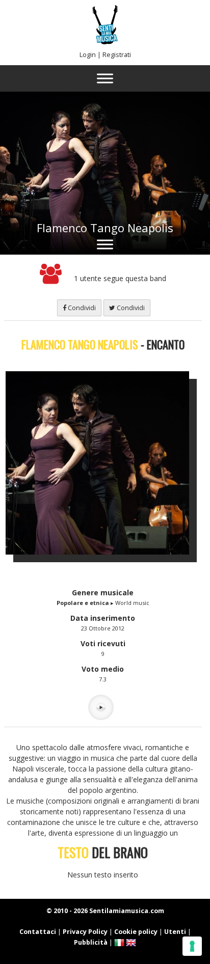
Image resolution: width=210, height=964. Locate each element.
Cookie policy (136, 931)
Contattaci (37, 931)
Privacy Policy (85, 931)
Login (88, 54)
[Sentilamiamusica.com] (105, 41)
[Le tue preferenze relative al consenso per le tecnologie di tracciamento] (192, 946)
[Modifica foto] (105, 463)
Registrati (116, 54)
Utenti (175, 931)
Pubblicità (91, 942)
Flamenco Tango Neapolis (105, 227)
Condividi (81, 308)
